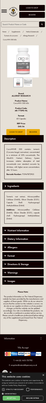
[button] (6, 61)
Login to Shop (32, 8)
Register (32, 15)
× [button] (43, 375)
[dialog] (23, 387)
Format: (21, 115)
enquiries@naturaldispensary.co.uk (24, 365)
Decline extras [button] (32, 398)
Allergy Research (28, 36)
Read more (22, 385)
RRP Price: (21, 123)
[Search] (42, 24)
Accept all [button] (11, 398)
